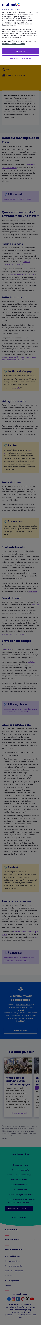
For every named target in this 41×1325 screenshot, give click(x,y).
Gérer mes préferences (20, 58)
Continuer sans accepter (13, 44)
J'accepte (20, 51)
